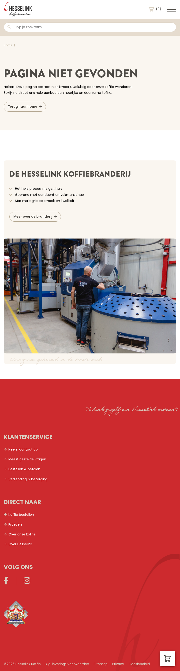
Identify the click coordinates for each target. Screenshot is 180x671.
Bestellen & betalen (24, 469)
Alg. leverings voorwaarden (67, 664)
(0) (158, 9)
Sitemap (101, 664)
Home (8, 45)
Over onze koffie (22, 534)
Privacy (118, 664)
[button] (167, 658)
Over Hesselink (20, 544)
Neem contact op (23, 449)
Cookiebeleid (139, 664)
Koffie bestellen (21, 515)
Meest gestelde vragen (27, 459)
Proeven (15, 525)
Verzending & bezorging (27, 479)
